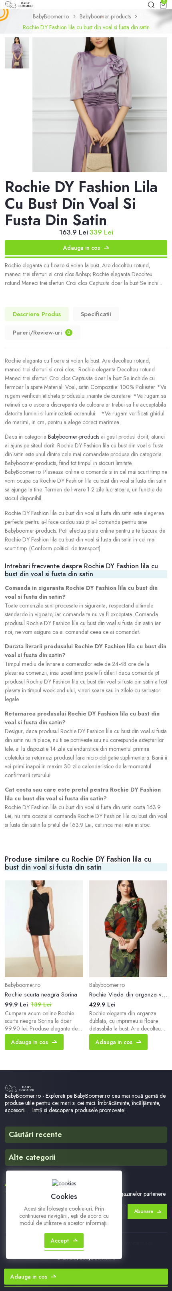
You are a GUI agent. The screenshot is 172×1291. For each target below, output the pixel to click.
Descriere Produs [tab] (37, 314)
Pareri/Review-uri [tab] (41, 332)
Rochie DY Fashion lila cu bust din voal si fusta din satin (86, 27)
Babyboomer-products (105, 16)
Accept (60, 1241)
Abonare (143, 1211)
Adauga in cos (81, 248)
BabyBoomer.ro (51, 16)
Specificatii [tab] (96, 314)
